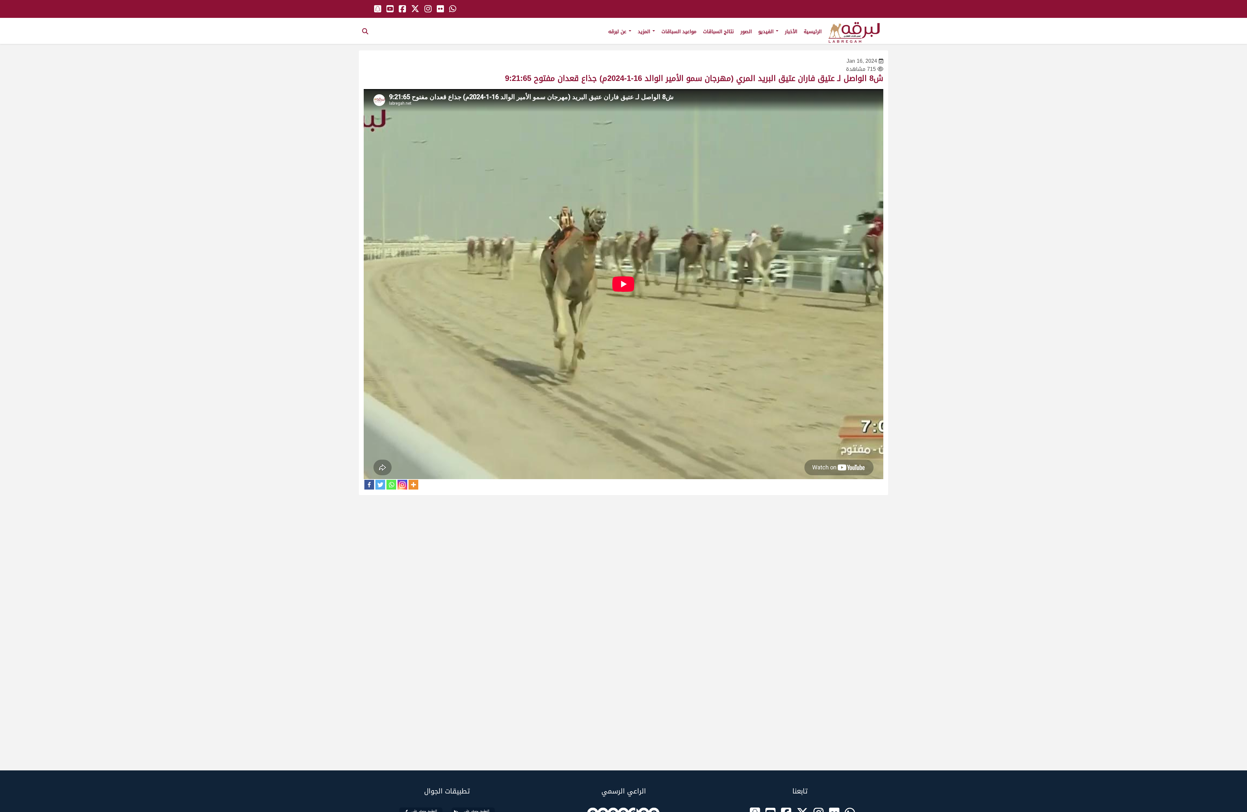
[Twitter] (380, 485)
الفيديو (766, 31)
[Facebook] (369, 485)
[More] (413, 485)
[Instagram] (402, 485)
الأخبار (791, 31)
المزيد (645, 31)
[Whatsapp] (391, 485)
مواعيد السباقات (679, 31)
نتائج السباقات (718, 31)
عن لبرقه (618, 31)
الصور (746, 31)
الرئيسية (813, 31)
